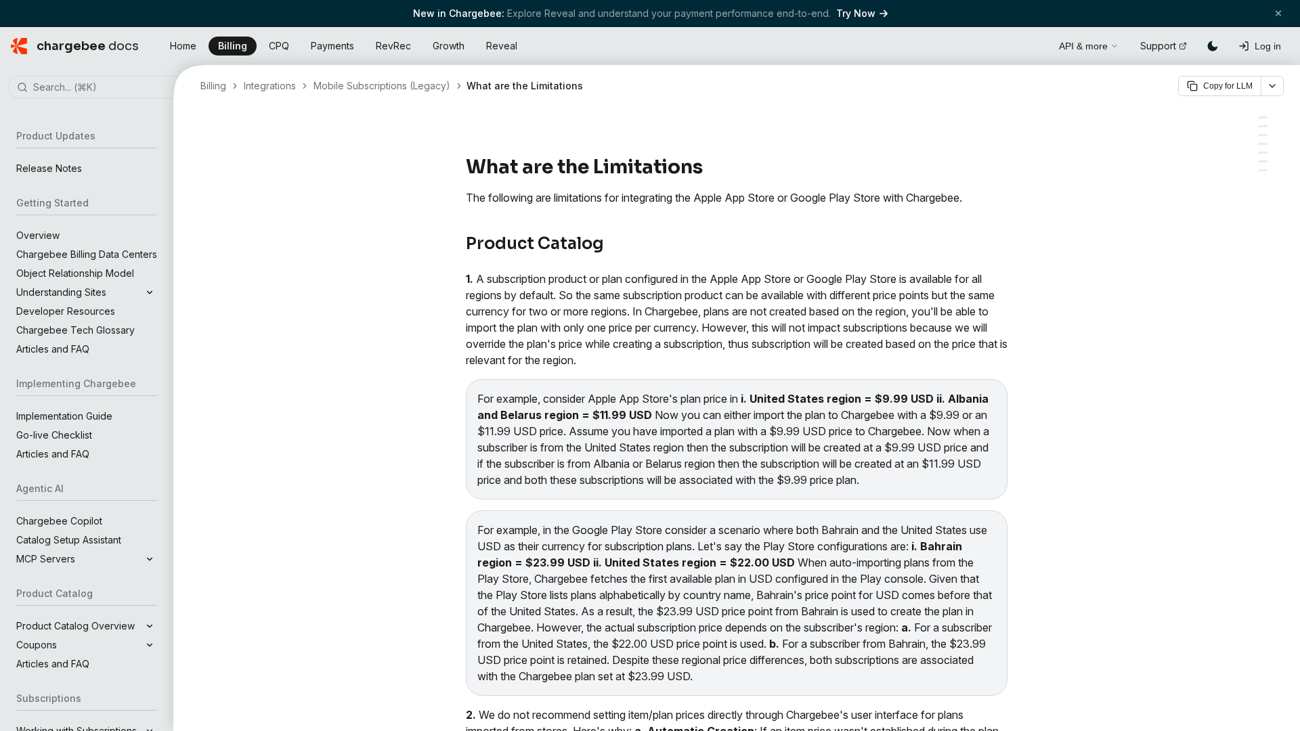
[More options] (1272, 85)
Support (1158, 45)
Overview (38, 235)
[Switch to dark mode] (1212, 46)
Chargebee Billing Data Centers (86, 254)
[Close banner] (1278, 13)
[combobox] (107, 88)
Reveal (501, 45)
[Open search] (1033, 44)
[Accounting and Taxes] (1263, 161)
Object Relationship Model (75, 273)
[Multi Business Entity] (1263, 170)
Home (183, 45)
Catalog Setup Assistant (68, 540)
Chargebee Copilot (59, 521)
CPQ (279, 45)
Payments (332, 45)
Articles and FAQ (52, 349)
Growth (448, 45)
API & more (1083, 46)
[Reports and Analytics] (1263, 144)
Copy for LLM (1228, 86)
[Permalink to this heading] (710, 167)
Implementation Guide (64, 416)
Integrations (270, 85)
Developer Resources (65, 311)
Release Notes (49, 168)
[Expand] (149, 292)
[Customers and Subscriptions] (1263, 126)
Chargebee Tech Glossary (75, 330)
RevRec (393, 45)
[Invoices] (1263, 153)
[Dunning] (1263, 135)
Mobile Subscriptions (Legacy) (381, 85)
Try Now (855, 13)
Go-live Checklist (54, 435)
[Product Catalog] (1263, 117)
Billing (232, 45)
